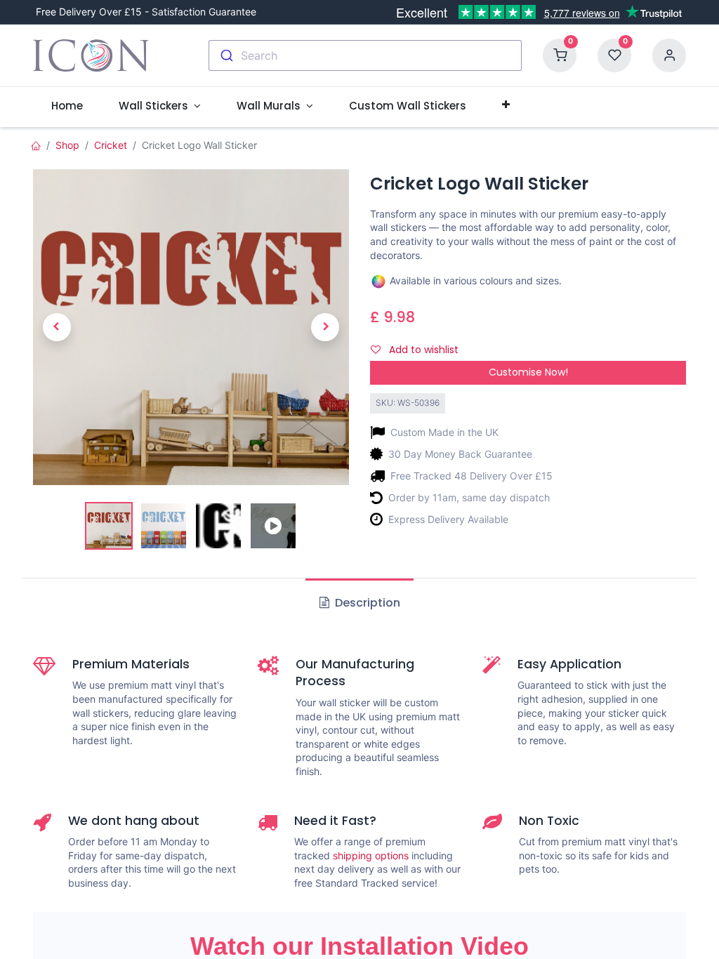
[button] (505, 105)
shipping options (371, 855)
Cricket (110, 145)
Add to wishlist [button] (422, 350)
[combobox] (365, 55)
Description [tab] (366, 603)
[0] (559, 54)
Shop (67, 145)
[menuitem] (66, 105)
